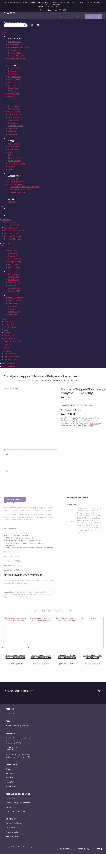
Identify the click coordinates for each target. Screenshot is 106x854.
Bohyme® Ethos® (15, 45)
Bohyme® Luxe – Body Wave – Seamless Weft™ (41, 657)
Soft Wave (12, 123)
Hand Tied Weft (14, 150)
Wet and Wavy (14, 134)
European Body (14, 80)
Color (63, 406)
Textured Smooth (15, 126)
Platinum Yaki (14, 112)
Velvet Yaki (12, 131)
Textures (6, 243)
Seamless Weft (14, 161)
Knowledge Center (10, 364)
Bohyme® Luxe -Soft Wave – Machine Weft (67, 657)
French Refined (14, 85)
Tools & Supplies (15, 185)
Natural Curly (13, 96)
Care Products (14, 179)
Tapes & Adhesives (16, 182)
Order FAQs (10, 828)
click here (94, 424)
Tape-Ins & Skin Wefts (17, 164)
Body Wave (13, 71)
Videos (8, 807)
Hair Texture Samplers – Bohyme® (24, 187)
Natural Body (13, 94)
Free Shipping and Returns (71, 410)
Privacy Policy (83, 849)
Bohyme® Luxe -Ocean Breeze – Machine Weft (15, 657)
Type (4, 319)
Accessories (6, 351)
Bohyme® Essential (16, 56)
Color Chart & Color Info (15, 811)
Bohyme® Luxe (14, 50)
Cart (62, 17)
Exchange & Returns (14, 823)
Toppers (11, 166)
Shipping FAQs (12, 832)
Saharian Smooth (15, 115)
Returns (70, 17)
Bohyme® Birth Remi (17, 59)
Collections (6, 220)
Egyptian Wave (14, 77)
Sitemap (99, 849)
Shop (4, 32)
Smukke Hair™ (14, 42)
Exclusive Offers (9, 366)
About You (10, 782)
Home (6, 380)
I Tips (10, 152)
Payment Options (13, 836)
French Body (13, 82)
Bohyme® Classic (15, 53)
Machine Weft (14, 158)
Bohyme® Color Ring (19, 192)
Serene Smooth (14, 117)
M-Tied (11, 155)
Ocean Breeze (14, 109)
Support (80, 17)
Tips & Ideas (10, 798)
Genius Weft (13, 147)
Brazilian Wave (14, 68)
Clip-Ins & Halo (14, 144)
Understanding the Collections (18, 803)
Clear (90, 405)
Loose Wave (13, 88)
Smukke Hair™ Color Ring (21, 190)
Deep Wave (13, 74)
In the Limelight (12, 786)
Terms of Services (64, 849)
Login (88, 17)
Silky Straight (13, 120)
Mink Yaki (12, 91)
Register (97, 17)
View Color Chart (15, 499)
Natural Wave (14, 106)
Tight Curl (12, 129)
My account (11, 773)
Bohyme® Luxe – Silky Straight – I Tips (92, 657)
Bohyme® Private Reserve (19, 47)
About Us (9, 778)
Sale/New (12, 202)
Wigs (10, 169)
